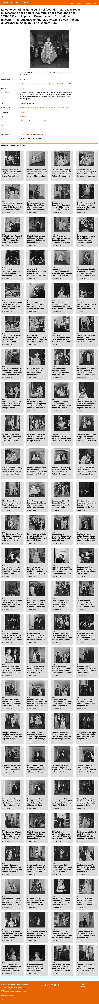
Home (72, 3)
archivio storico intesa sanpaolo (16, 2)
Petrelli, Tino (23, 107)
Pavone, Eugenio (33, 107)
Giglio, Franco (65, 107)
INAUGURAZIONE (41, 134)
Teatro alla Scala (25, 116)
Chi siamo (77, 3)
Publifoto (22, 112)
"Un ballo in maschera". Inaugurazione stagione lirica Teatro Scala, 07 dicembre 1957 (46, 84)
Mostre (94, 3)
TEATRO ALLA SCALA (27, 134)
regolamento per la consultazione (9, 999)
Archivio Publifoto (86, 3)
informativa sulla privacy (7, 995)
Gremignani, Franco (54, 107)
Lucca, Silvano (43, 107)
